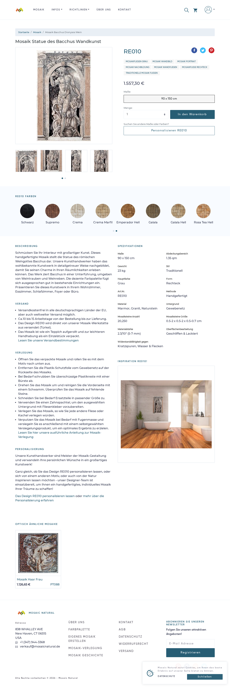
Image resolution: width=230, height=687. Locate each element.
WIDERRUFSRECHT (133, 644)
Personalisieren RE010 (169, 130)
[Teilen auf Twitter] (203, 50)
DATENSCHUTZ (130, 636)
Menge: (128, 108)
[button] (186, 9)
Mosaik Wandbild (162, 62)
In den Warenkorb (192, 114)
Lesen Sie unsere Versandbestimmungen (48, 340)
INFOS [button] (56, 9)
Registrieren (191, 652)
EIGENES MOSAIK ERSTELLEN (82, 639)
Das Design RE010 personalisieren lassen (45, 496)
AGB (122, 629)
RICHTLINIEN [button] (78, 9)
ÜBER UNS (103, 9)
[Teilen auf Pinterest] (211, 50)
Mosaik (38, 9)
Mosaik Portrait (186, 62)
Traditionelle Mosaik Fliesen (142, 73)
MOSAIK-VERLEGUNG (85, 648)
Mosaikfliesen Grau (137, 62)
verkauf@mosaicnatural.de (39, 646)
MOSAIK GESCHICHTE (85, 655)
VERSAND (126, 651)
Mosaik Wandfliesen (165, 67)
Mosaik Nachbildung (137, 67)
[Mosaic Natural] (19, 13)
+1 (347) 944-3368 (32, 642)
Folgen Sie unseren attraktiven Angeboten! (186, 632)
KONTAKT (124, 9)
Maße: (127, 91)
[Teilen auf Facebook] (194, 50)
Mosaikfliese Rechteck (194, 67)
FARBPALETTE (79, 629)
